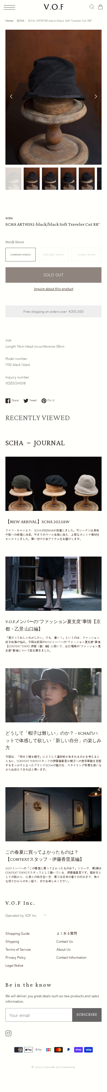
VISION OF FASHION (60, 1067)
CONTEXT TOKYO (21, 254)
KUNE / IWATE (86, 254)
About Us (63, 949)
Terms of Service (18, 949)
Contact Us (64, 941)
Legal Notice (14, 965)
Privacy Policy (15, 957)
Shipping (12, 941)
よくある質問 (66, 933)
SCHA (20, 20)
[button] (96, 97)
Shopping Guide (17, 933)
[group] (13, 179)
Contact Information (71, 957)
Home (9, 20)
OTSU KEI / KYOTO (53, 254)
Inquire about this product (53, 288)
